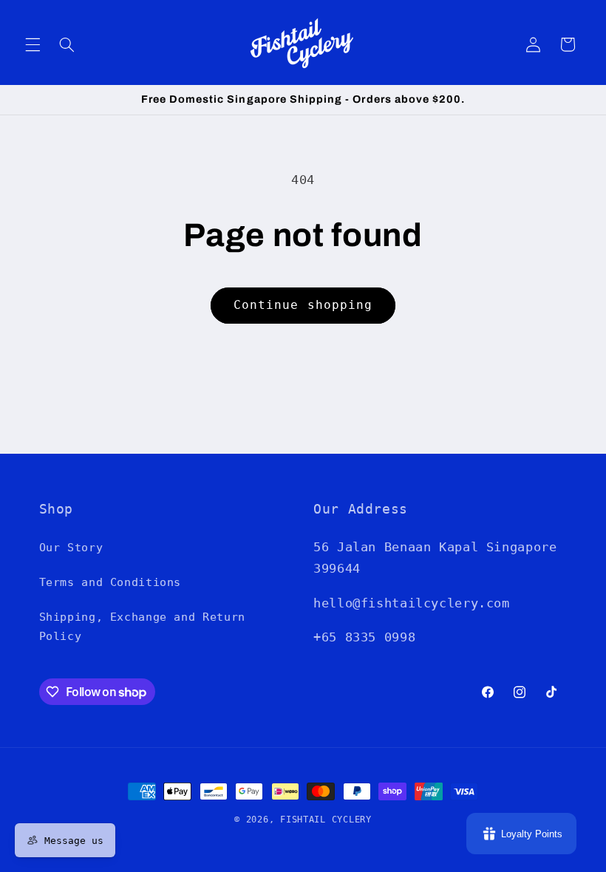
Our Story (71, 547)
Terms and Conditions (110, 582)
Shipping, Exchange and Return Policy (142, 626)
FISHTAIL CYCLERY (326, 819)
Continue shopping (303, 305)
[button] (33, 44)
